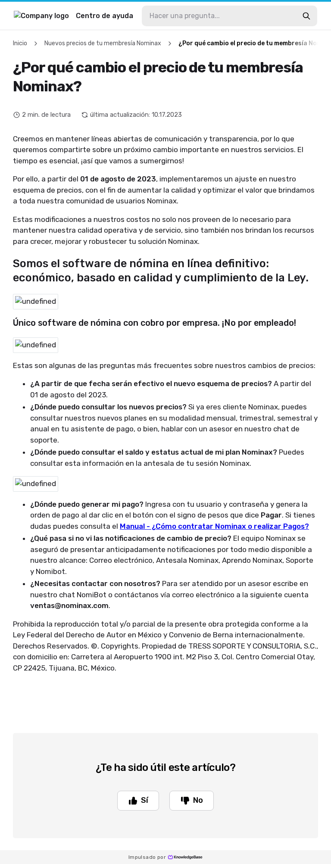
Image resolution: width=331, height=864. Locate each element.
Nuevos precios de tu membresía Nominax (102, 43)
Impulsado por (147, 857)
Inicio (20, 43)
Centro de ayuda (104, 16)
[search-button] (306, 16)
